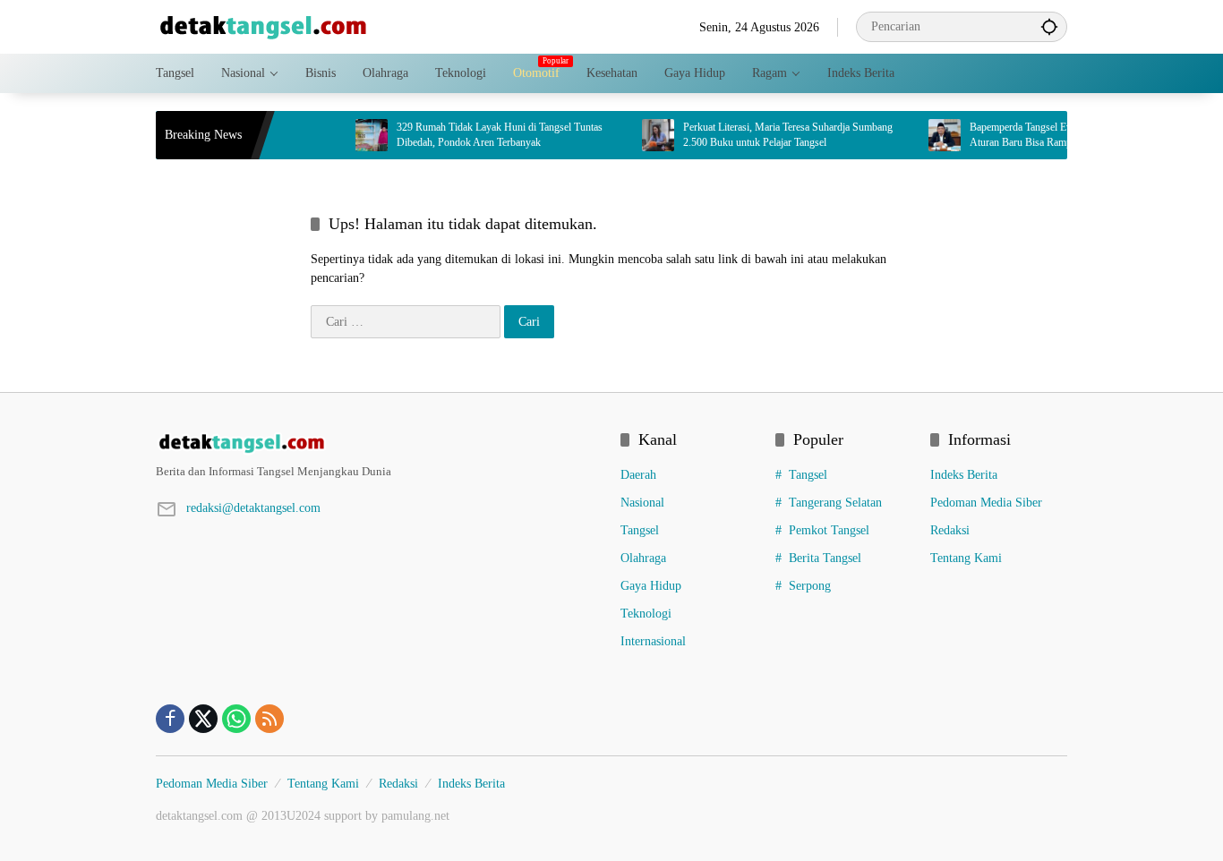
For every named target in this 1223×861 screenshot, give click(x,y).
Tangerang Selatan (835, 502)
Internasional (653, 641)
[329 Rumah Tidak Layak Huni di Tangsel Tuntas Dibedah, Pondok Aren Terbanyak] (358, 135)
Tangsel (639, 530)
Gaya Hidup (650, 585)
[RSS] (269, 718)
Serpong (810, 585)
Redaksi (950, 530)
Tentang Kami (966, 558)
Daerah (638, 475)
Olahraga (643, 558)
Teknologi (645, 613)
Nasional (642, 502)
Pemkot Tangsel (829, 530)
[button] (1049, 26)
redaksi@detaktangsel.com (253, 508)
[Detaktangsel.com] (263, 25)
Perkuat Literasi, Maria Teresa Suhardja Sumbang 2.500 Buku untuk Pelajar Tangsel (774, 135)
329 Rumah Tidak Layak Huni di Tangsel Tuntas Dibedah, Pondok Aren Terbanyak (486, 135)
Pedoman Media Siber (986, 502)
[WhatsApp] (236, 718)
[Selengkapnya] (379, 443)
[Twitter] (203, 718)
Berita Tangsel (825, 558)
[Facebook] (170, 718)
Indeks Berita (963, 475)
